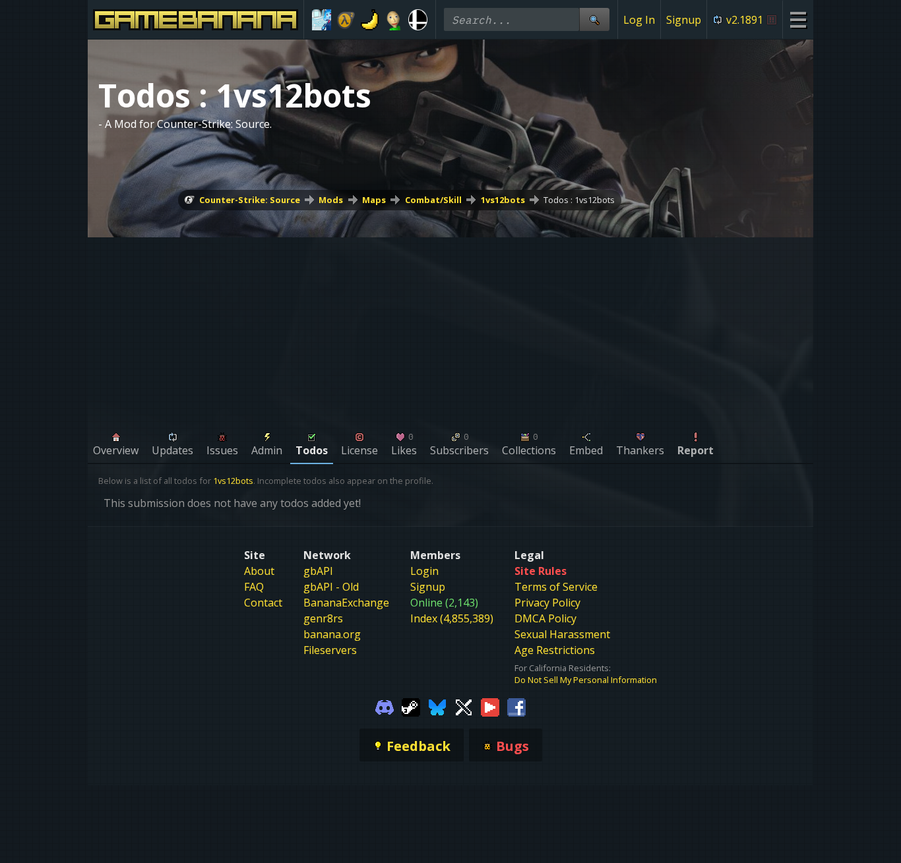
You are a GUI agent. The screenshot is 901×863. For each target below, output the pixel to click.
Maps (374, 200)
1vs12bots (503, 200)
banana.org (332, 634)
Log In (639, 20)
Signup (683, 20)
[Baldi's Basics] (394, 20)
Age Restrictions (554, 650)
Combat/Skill (433, 200)
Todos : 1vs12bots (579, 200)
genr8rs (323, 618)
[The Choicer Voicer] (321, 20)
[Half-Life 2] (346, 20)
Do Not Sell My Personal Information (585, 680)
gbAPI (318, 571)
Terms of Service (556, 587)
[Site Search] (594, 19)
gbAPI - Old (331, 587)
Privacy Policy (547, 602)
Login (424, 571)
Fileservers (330, 650)
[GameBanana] (369, 20)
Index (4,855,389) (451, 618)
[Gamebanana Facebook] (516, 706)
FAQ (254, 587)
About (259, 571)
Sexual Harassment (562, 634)
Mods (331, 200)
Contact (263, 602)
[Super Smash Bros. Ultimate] (418, 20)
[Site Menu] (797, 19)
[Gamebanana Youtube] (490, 706)
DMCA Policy (545, 618)
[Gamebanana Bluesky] (437, 706)
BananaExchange (346, 602)
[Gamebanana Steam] (410, 706)
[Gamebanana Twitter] (463, 706)
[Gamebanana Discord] (384, 706)
